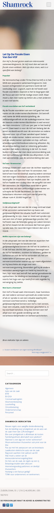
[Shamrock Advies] (19, 5)
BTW (7, 393)
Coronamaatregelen (13, 399)
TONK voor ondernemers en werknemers (22, 474)
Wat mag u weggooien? (41, 352)
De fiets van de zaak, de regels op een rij (22, 461)
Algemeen (9, 388)
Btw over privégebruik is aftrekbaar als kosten (24, 434)
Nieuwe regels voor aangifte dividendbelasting (24, 426)
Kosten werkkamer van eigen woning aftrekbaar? (22, 350)
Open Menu (48, 4)
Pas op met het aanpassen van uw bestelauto (24, 447)
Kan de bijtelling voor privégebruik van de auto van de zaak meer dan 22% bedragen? (26, 430)
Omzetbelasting (11, 407)
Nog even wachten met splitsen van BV (21, 453)
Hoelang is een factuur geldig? (17, 471)
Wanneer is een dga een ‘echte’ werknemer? (23, 439)
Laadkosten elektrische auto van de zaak (22, 450)
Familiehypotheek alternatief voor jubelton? (23, 437)
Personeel (9, 412)
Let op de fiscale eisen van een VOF (16, 55)
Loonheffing (10, 404)
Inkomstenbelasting (13, 402)
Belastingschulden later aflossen (18, 463)
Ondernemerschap (13, 410)
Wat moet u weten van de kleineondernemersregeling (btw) (18, 457)
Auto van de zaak (12, 391)
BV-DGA (8, 396)
